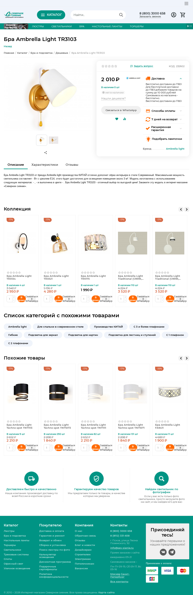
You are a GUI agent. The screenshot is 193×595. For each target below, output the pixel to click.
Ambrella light (17, 326)
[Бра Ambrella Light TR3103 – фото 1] (48, 97)
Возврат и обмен (50, 540)
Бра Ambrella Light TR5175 (93, 277)
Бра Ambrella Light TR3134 (19, 277)
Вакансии (81, 568)
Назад (8, 46)
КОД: (172, 66)
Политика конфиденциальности (53, 575)
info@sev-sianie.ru (122, 547)
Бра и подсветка (15, 535)
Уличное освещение (17, 568)
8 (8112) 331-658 (119, 535)
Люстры (9, 530)
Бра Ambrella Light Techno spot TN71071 (131, 426)
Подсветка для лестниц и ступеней (132, 334)
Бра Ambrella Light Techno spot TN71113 (19, 426)
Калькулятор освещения (47, 556)
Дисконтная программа (55, 561)
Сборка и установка (52, 545)
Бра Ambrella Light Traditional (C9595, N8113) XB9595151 (167, 278)
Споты (8, 558)
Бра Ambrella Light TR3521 (56, 277)
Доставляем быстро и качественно (31, 489)
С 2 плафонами (18, 343)
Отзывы (80, 540)
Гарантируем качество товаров (96, 489)
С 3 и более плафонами (149, 326)
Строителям (82, 554)
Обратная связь (85, 535)
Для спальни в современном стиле (60, 326)
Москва (115, 573)
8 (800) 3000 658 (152, 13)
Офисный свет (13, 563)
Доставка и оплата (51, 530)
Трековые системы (16, 554)
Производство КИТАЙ (108, 326)
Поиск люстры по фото (54, 549)
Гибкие (13, 334)
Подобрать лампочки (167, 139)
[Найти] (121, 15)
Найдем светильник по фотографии (161, 491)
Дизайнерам (83, 549)
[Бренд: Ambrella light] (133, 77)
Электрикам (83, 558)
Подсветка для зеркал (43, 334)
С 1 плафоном (175, 334)
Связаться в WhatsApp (121, 110)
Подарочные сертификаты (48, 568)
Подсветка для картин (83, 334)
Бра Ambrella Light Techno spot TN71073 (57, 426)
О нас (78, 530)
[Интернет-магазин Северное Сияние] (14, 14)
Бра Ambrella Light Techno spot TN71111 (93, 426)
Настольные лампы (16, 540)
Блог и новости (85, 545)
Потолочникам (84, 563)
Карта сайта (106, 592)
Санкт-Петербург (119, 575)
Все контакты (119, 581)
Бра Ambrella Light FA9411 (167, 426)
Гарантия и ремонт (51, 535)
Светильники (12, 549)
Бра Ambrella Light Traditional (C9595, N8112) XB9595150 (130, 278)
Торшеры (10, 545)
